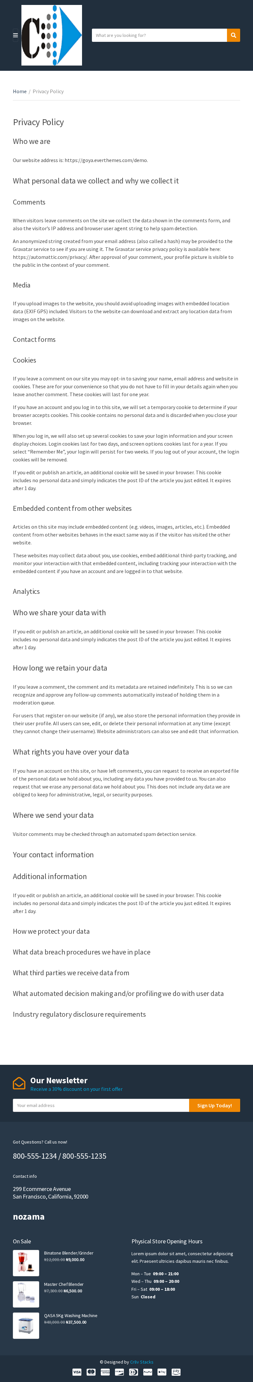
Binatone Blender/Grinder (69, 1253)
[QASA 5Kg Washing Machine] (26, 1326)
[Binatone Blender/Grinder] (26, 1263)
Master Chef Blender (64, 1284)
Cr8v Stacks (142, 1362)
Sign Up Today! (214, 1105)
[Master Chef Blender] (26, 1294)
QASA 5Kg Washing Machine (71, 1315)
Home (20, 91)
